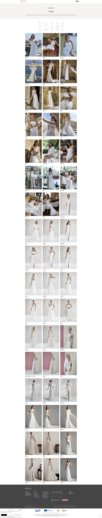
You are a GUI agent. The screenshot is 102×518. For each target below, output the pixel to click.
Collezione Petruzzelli (46, 496)
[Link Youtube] (71, 493)
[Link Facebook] (70, 493)
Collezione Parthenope (46, 493)
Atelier (35, 493)
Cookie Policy (9, 516)
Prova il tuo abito (45, 497)
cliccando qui (35, 507)
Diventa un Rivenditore (37, 496)
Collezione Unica (45, 494)
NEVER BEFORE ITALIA (74, 506)
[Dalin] (23, 1)
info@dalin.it (26, 495)
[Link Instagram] (69, 493)
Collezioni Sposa (36, 494)
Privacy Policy (12, 516)
